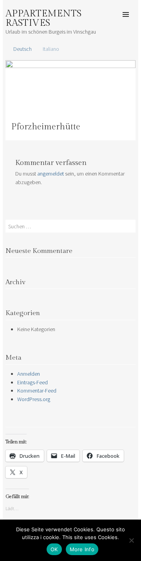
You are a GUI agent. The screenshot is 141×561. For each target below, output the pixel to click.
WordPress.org (33, 399)
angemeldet (50, 173)
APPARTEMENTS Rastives (43, 18)
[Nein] (131, 540)
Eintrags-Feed (32, 382)
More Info (82, 549)
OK (54, 549)
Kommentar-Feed (36, 390)
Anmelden (28, 373)
